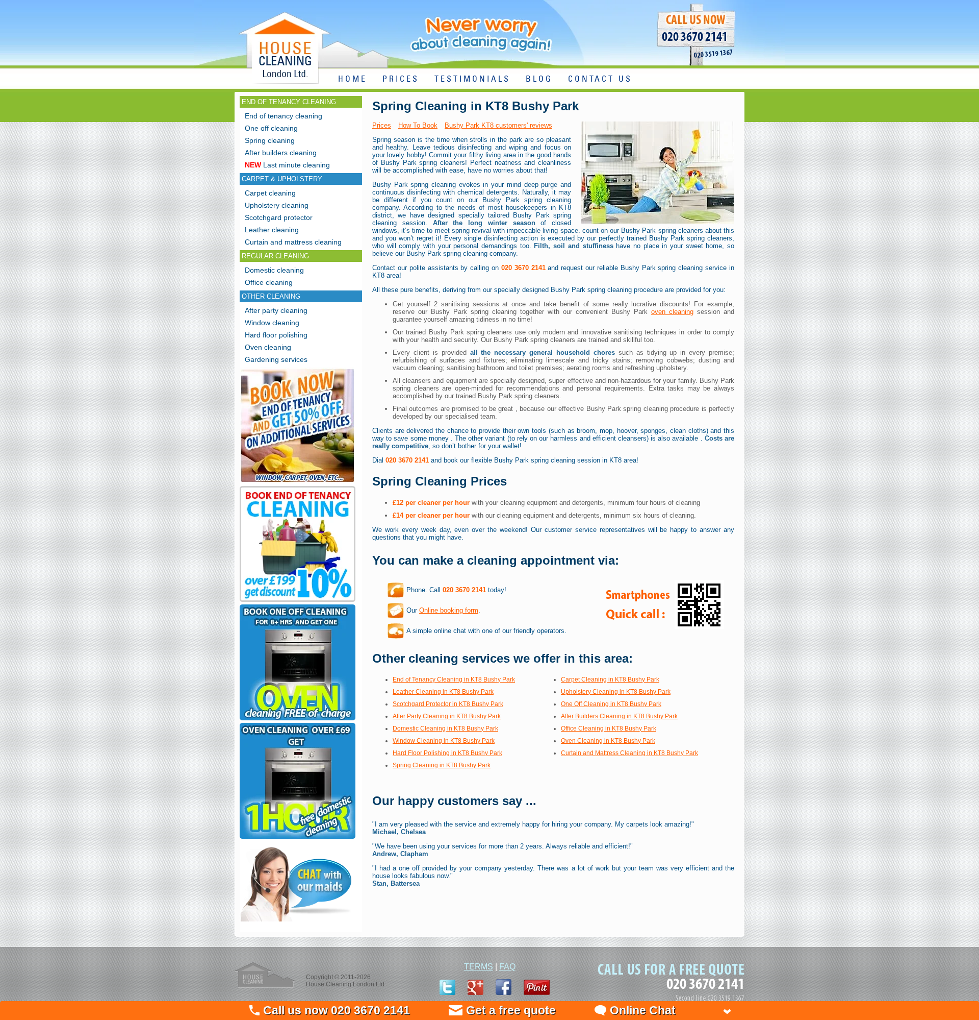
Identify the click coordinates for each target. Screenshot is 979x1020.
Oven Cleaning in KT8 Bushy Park (608, 740)
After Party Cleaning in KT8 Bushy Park (447, 716)
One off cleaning (271, 128)
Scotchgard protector (279, 217)
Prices (381, 125)
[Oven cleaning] (297, 838)
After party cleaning (276, 310)
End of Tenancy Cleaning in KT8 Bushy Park (454, 679)
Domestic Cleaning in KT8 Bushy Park (445, 728)
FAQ (507, 966)
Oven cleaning (268, 347)
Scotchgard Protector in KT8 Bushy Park (448, 704)
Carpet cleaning (270, 193)
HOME (352, 79)
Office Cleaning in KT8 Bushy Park (608, 728)
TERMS (478, 966)
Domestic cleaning (274, 270)
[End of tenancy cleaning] (297, 483)
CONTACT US (600, 79)
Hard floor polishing (276, 335)
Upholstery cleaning (276, 205)
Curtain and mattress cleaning (293, 242)
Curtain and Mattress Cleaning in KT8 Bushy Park (629, 753)
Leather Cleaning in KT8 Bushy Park (443, 691)
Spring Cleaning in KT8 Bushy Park (442, 765)
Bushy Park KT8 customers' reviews (498, 125)
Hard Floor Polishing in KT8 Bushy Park (447, 753)
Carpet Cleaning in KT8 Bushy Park (610, 679)
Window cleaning (272, 323)
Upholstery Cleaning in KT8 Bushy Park (616, 691)
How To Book (417, 125)
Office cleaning (269, 282)
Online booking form (448, 610)
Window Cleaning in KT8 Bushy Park (444, 740)
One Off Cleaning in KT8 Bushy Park (611, 704)
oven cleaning (672, 311)
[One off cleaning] (297, 720)
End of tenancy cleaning (283, 116)
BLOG (539, 79)
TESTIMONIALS (472, 79)
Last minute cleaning (287, 165)
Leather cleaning (272, 230)
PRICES (400, 79)
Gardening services (276, 359)
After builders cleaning (281, 153)
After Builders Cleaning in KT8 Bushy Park (619, 716)
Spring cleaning (270, 140)
